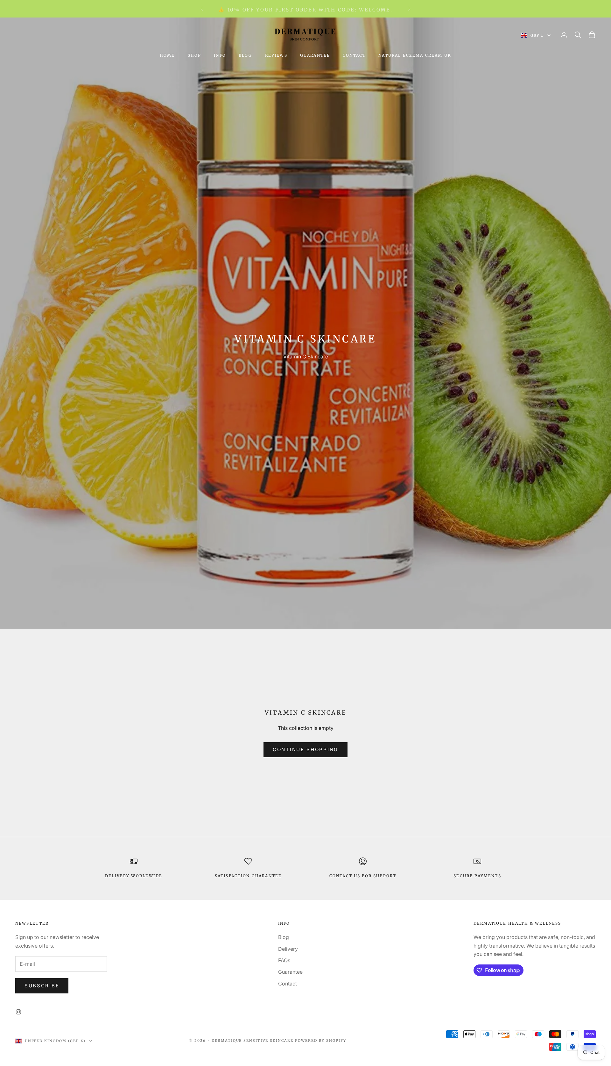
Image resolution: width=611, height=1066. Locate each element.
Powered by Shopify (320, 1040)
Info (220, 55)
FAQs (284, 960)
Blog (245, 55)
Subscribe (42, 986)
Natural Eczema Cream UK (414, 55)
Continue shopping (305, 749)
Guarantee (315, 55)
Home (167, 55)
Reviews (276, 55)
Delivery (288, 949)
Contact (354, 55)
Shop (194, 55)
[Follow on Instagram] (18, 1012)
